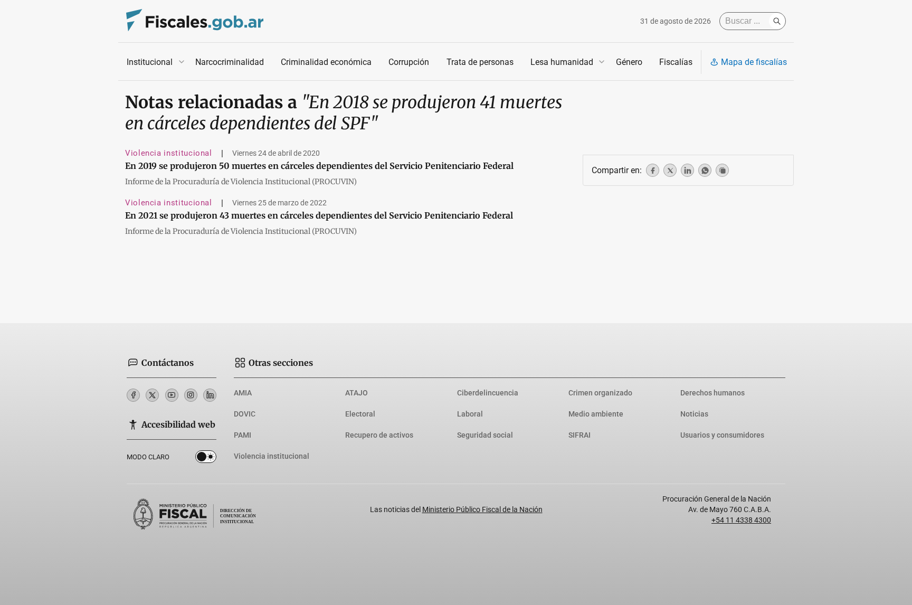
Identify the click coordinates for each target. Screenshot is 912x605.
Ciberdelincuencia (487, 393)
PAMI (242, 435)
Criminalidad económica (326, 62)
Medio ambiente (595, 414)
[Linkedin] (209, 395)
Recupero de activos (379, 435)
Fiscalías (675, 62)
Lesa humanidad (561, 62)
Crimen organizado (600, 393)
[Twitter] (152, 395)
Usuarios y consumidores (722, 435)
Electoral (360, 414)
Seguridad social (485, 435)
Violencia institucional (168, 153)
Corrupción (408, 62)
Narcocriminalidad (229, 62)
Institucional (150, 62)
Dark (206, 459)
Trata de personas (480, 62)
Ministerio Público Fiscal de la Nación (482, 509)
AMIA (243, 393)
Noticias (694, 414)
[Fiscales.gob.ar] (194, 21)
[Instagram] (190, 395)
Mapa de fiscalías (754, 62)
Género (629, 62)
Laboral (470, 414)
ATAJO (356, 393)
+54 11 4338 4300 (741, 520)
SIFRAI (579, 435)
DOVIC (244, 414)
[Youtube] (171, 395)
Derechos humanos (712, 393)
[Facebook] (133, 395)
